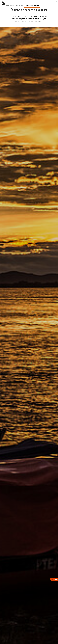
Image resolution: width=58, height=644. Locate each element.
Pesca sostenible (19, 5)
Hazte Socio (55, 579)
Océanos (12, 5)
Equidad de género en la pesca (32, 5)
